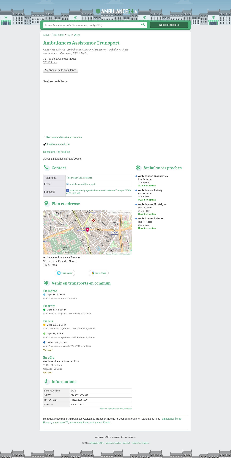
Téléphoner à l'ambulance (79, 178)
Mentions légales (113, 443)
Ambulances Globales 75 (153, 176)
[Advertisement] (115, 110)
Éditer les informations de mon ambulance (116, 409)
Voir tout (47, 350)
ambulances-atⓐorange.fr (83, 184)
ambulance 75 (60, 422)
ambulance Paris (78, 422)
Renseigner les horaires (56, 152)
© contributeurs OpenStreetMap (119, 212)
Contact (126, 443)
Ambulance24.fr (115, 11)
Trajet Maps (100, 273)
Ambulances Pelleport (151, 218)
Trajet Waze (66, 273)
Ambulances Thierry (150, 190)
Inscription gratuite (140, 443)
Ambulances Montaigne (152, 204)
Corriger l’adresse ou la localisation (118, 254)
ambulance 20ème (100, 422)
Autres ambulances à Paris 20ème (62, 158)
